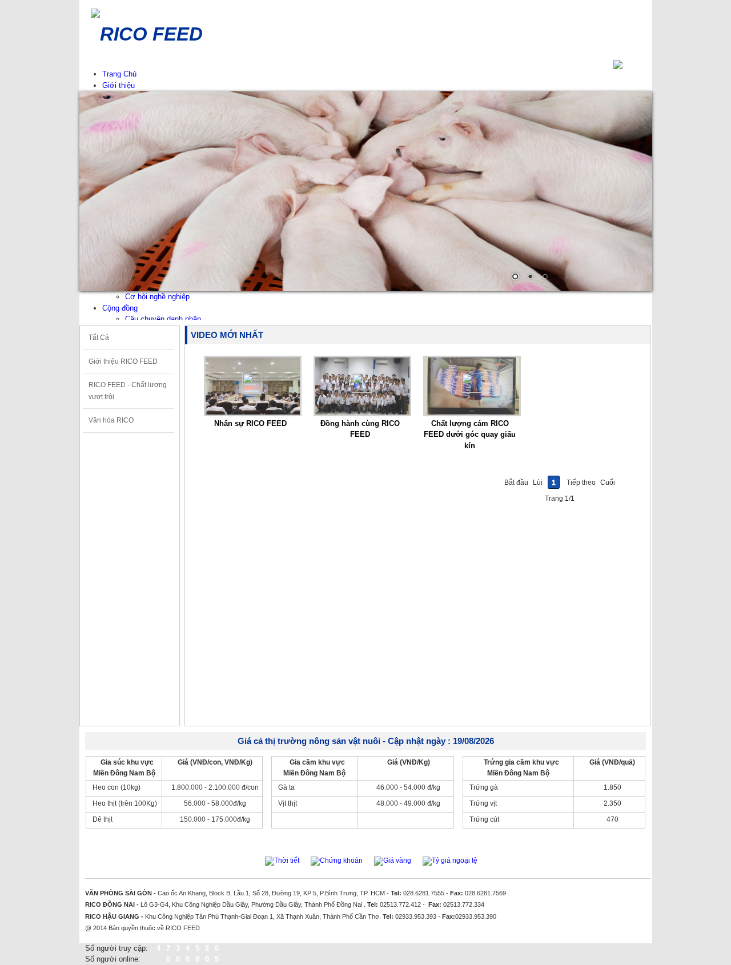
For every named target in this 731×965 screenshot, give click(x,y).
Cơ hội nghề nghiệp (157, 296)
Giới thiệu (118, 85)
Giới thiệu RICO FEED (123, 361)
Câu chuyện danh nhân (163, 319)
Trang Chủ (119, 74)
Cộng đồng (120, 308)
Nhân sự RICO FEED (250, 423)
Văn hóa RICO (111, 420)
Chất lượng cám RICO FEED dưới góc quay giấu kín (470, 434)
